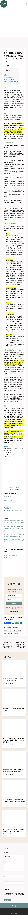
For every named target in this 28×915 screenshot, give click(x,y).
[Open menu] (27, 4)
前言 (6, 74)
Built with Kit (14, 611)
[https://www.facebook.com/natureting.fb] (12, 905)
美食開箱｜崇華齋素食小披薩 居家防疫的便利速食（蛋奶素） (20, 644)
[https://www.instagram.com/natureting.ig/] (15, 905)
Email (6, 883)
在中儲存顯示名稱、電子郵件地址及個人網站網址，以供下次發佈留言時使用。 (14, 895)
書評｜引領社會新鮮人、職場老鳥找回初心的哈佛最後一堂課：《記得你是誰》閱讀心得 (14, 740)
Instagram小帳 (8, 500)
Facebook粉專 (19, 437)
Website (6, 889)
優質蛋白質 (6, 630)
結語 (6, 83)
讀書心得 (16, 633)
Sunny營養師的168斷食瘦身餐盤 (13, 510)
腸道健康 (10, 633)
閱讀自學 (5, 50)
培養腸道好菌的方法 (10, 79)
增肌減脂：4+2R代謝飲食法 (15, 448)
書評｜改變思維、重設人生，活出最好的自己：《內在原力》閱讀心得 (13, 830)
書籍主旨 (7, 76)
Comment (7, 856)
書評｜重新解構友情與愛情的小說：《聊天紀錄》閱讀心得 (13, 680)
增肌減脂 (8, 90)
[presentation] (14, 668)
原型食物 (13, 630)
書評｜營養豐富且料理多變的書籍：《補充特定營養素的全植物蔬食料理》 (14, 800)
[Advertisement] (14, 22)
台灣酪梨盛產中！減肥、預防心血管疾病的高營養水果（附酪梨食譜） (8, 644)
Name (6, 876)
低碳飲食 (15, 627)
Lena (6, 61)
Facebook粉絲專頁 (9, 496)
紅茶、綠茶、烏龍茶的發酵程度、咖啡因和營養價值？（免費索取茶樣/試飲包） (14, 528)
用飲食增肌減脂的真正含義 (11, 81)
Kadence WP (14, 913)
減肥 (5, 633)
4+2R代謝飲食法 (9, 77)
